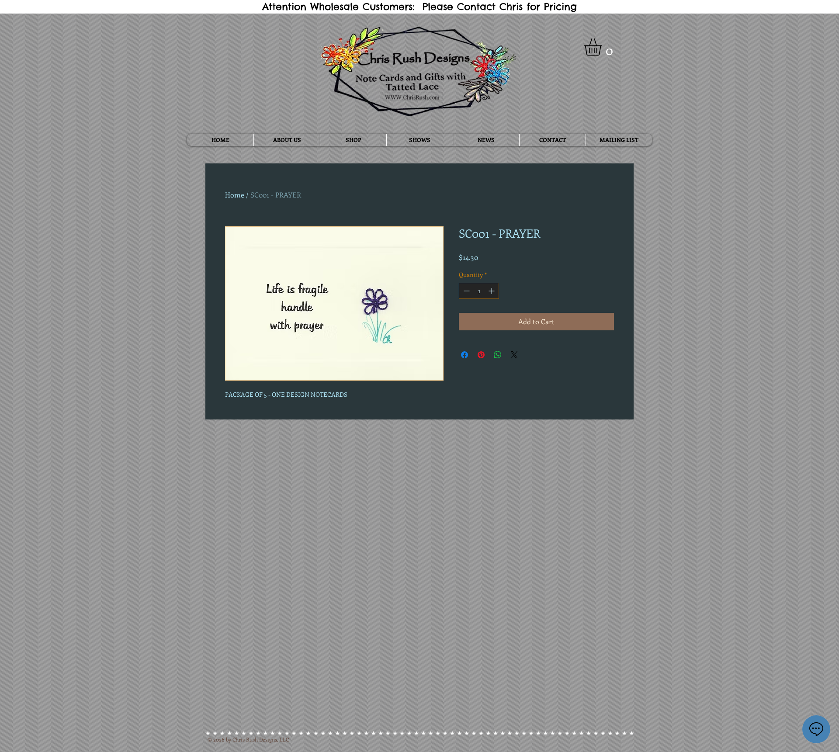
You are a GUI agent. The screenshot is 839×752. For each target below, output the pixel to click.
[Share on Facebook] (464, 355)
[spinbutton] (479, 290)
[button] (603, 47)
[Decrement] (465, 290)
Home (234, 194)
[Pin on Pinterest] (481, 355)
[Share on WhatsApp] (497, 355)
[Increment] (492, 290)
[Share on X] (514, 355)
